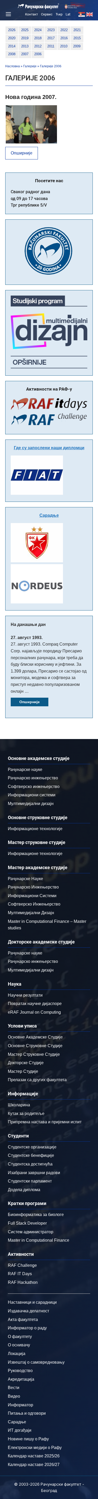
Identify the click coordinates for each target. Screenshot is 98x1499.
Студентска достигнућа (30, 1164)
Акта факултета (23, 1319)
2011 (50, 46)
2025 (24, 30)
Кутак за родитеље (26, 1113)
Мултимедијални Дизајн (31, 912)
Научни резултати (25, 995)
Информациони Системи (32, 895)
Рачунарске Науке (25, 878)
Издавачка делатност (28, 1311)
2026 (11, 30)
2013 (24, 46)
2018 (38, 38)
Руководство (20, 1370)
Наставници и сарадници (32, 1302)
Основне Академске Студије (35, 1037)
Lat (68, 14)
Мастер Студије (23, 1071)
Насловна (12, 66)
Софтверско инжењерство (34, 786)
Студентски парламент (30, 1181)
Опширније (21, 153)
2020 (11, 38)
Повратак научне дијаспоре (35, 1003)
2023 (51, 30)
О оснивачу (19, 1345)
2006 (38, 54)
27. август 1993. (27, 637)
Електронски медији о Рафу (35, 1447)
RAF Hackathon (23, 1282)
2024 (38, 30)
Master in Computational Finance (38, 1240)
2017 (51, 38)
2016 (64, 38)
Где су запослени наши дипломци (49, 448)
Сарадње (49, 515)
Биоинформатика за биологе (36, 1214)
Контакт (31, 14)
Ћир (59, 14)
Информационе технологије (35, 828)
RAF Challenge (22, 1265)
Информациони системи (31, 795)
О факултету (20, 1336)
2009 (76, 46)
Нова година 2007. (30, 97)
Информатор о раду (27, 1328)
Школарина (19, 1105)
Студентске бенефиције (31, 1155)
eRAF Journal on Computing (34, 1012)
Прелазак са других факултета (37, 1080)
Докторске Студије (26, 1063)
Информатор (20, 1405)
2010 (63, 46)
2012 (38, 46)
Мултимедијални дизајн (31, 803)
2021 (77, 30)
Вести (13, 1387)
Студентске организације (32, 1147)
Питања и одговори (27, 1413)
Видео (14, 1396)
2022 (64, 30)
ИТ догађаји (19, 1430)
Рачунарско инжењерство (33, 778)
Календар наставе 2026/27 (34, 1464)
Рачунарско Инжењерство (33, 887)
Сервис (47, 14)
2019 (24, 38)
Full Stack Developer (27, 1223)
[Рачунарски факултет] (38, 6)
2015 (77, 38)
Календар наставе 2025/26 (34, 1456)
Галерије (30, 66)
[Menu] (8, 14)
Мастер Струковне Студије (34, 1054)
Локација (16, 1353)
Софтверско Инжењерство (34, 904)
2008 (11, 54)
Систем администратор (30, 1232)
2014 (11, 46)
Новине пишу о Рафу (28, 1439)
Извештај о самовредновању (36, 1362)
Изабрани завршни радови (34, 1172)
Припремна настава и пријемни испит (45, 1122)
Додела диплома (24, 1189)
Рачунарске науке (25, 769)
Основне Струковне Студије (35, 1045)
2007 (24, 54)
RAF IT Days (20, 1274)
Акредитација (21, 1379)
